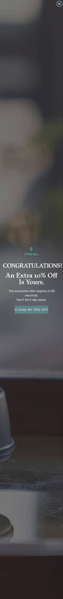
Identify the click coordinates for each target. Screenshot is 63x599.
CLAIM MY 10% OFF (31, 309)
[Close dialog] (59, 3)
